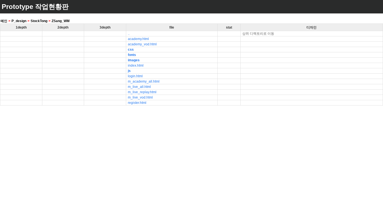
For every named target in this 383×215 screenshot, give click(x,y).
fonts (132, 55)
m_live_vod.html (140, 97)
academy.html (138, 39)
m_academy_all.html (144, 81)
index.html (136, 65)
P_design (18, 21)
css (131, 50)
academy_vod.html (142, 44)
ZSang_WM (61, 21)
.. (129, 34)
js (129, 71)
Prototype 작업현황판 (35, 6)
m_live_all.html (139, 87)
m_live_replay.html (142, 92)
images (134, 60)
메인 (4, 21)
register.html (137, 103)
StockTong (39, 21)
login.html (135, 76)
